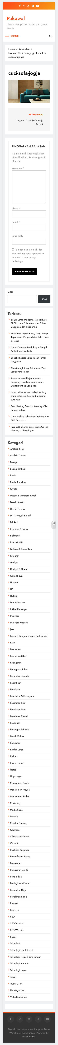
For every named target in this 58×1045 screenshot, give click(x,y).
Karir (12, 642)
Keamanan (15, 649)
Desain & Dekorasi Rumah (23, 495)
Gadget (14, 562)
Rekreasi (14, 910)
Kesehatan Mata (18, 709)
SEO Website (17, 930)
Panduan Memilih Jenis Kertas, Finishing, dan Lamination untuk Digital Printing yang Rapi (27, 382)
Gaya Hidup (16, 576)
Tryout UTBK (16, 983)
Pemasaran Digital (19, 870)
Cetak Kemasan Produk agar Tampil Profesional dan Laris (29, 349)
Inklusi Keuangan (18, 609)
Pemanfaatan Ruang (20, 856)
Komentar (18, 168)
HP (11, 589)
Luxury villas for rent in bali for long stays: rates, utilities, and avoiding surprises (29, 396)
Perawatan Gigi (18, 890)
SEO (12, 916)
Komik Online (17, 736)
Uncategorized (17, 990)
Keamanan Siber (18, 656)
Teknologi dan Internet (21, 950)
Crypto (13, 489)
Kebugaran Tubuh (19, 669)
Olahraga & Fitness (19, 836)
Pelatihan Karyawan (19, 850)
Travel (13, 977)
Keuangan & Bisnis (19, 729)
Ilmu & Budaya (17, 602)
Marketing (15, 803)
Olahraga (14, 830)
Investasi (14, 616)
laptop (13, 769)
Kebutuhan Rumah (19, 676)
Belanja (13, 462)
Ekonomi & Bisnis (19, 529)
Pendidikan (16, 876)
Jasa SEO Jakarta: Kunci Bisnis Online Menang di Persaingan (29, 428)
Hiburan (14, 582)
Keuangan (15, 723)
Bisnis (13, 475)
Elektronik (15, 535)
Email (16, 222)
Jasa (12, 629)
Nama (16, 208)
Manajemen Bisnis (19, 783)
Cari (10, 292)
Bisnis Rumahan (18, 482)
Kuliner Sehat (17, 763)
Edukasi (14, 522)
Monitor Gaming (18, 823)
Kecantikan (15, 683)
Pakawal (16, 18)
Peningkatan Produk (20, 883)
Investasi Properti (19, 622)
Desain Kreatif (17, 502)
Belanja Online (17, 469)
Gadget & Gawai (18, 569)
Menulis (14, 816)
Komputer (15, 743)
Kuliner (13, 756)
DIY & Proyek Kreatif (20, 515)
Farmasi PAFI (16, 542)
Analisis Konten (18, 455)
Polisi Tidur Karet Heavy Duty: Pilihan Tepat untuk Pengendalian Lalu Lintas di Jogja (29, 337)
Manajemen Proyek (20, 789)
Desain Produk (17, 509)
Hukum (14, 596)
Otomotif (14, 843)
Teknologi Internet (19, 963)
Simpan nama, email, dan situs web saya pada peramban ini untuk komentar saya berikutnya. (28, 255)
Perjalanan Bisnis (18, 896)
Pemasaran (15, 863)
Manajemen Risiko (19, 796)
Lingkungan (16, 776)
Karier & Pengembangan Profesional (28, 636)
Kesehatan (15, 689)
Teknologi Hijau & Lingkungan (25, 957)
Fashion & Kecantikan (21, 549)
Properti (14, 903)
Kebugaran (15, 662)
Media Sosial (16, 810)
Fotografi (14, 556)
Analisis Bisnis (17, 449)
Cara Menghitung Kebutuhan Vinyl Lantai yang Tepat (28, 369)
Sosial (13, 937)
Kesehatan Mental (19, 716)
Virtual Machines (18, 997)
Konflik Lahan (17, 749)
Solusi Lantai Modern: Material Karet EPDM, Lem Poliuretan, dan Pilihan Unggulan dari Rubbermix (29, 323)
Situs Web (17, 236)
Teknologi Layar (18, 970)
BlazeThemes (28, 1036)
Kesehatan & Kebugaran (22, 696)
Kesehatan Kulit (17, 703)
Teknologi (15, 943)
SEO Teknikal (16, 923)
